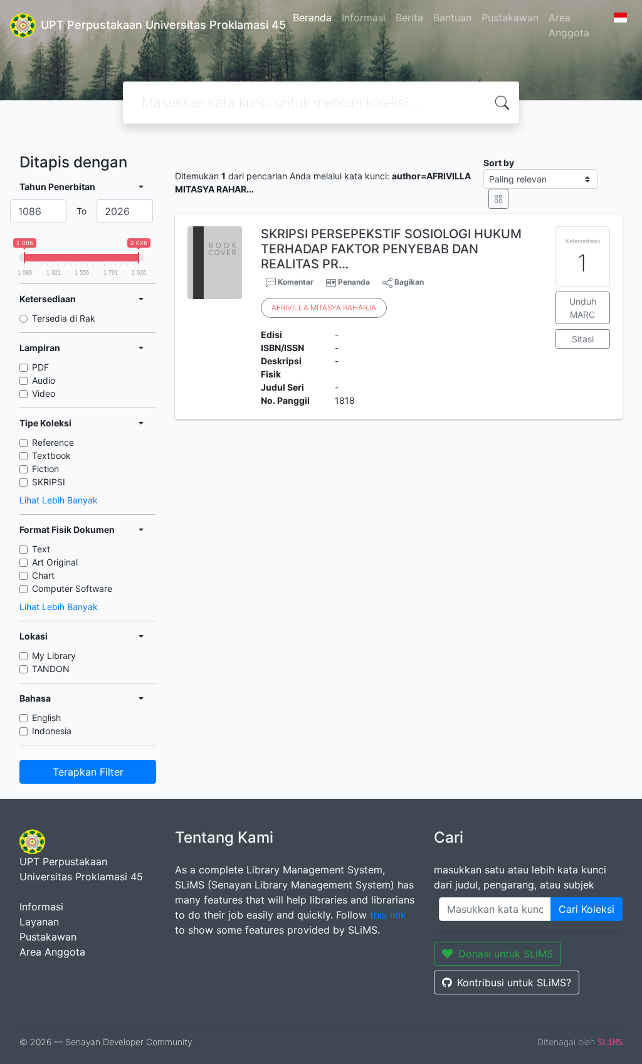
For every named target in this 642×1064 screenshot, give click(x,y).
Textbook (51, 455)
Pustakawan (510, 17)
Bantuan (452, 17)
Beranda (312, 17)
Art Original (55, 562)
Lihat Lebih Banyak (58, 500)
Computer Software (72, 588)
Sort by (498, 162)
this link (388, 915)
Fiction (45, 468)
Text (41, 549)
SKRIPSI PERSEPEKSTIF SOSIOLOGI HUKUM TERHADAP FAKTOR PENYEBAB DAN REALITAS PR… (391, 248)
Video (43, 393)
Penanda (354, 282)
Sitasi (583, 339)
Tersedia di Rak (63, 318)
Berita (409, 17)
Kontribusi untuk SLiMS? (514, 982)
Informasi (364, 17)
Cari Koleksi (586, 909)
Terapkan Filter (88, 772)
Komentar (294, 282)
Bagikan (408, 282)
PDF (40, 367)
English (46, 717)
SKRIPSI (48, 482)
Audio (43, 380)
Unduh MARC (582, 308)
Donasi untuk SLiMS (505, 953)
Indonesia (51, 730)
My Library (54, 655)
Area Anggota (569, 25)
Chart (43, 575)
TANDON (51, 668)
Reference (53, 442)
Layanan (39, 921)
